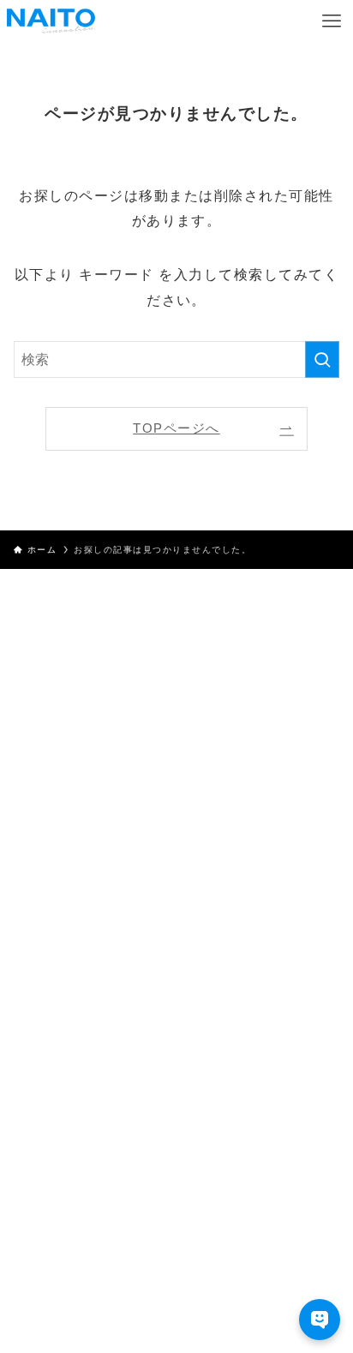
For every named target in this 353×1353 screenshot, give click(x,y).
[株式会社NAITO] (51, 21)
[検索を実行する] (322, 359)
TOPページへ (176, 428)
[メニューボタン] (331, 21)
